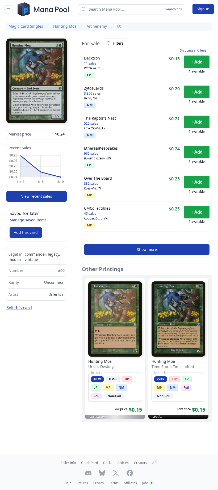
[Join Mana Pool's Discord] (88, 473)
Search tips (173, 9)
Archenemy (97, 26)
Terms (114, 483)
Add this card (26, 232)
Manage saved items (28, 219)
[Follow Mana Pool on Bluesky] (102, 473)
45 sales (90, 214)
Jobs (147, 483)
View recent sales (36, 196)
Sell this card (19, 308)
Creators (140, 463)
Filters (118, 43)
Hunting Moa (65, 26)
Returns (82, 483)
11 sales (90, 63)
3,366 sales (92, 93)
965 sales (91, 153)
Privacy (98, 483)
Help (67, 483)
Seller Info (68, 463)
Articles (123, 463)
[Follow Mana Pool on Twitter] (116, 473)
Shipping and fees (193, 50)
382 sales (91, 183)
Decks (107, 463)
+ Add (197, 62)
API (154, 463)
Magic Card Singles (26, 26)
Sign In (203, 8)
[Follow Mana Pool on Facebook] (130, 473)
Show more (147, 249)
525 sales (91, 123)
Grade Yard (89, 463)
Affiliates (130, 483)
